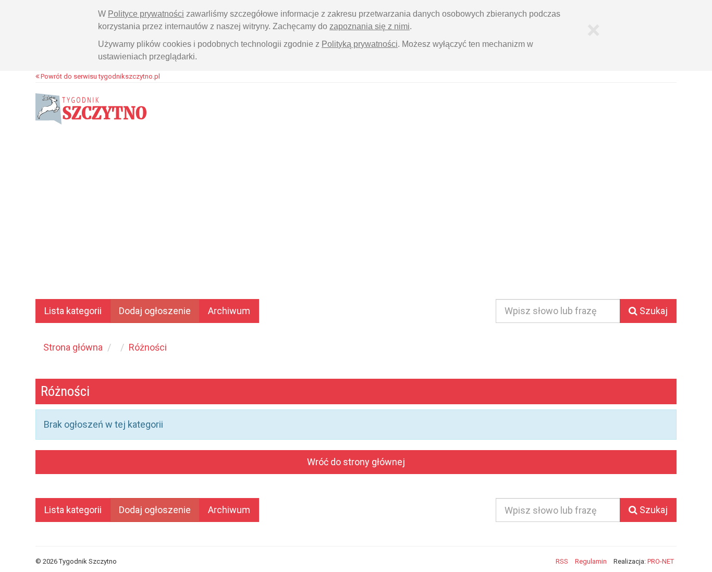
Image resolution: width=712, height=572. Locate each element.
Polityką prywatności (360, 44)
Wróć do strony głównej (356, 461)
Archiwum (229, 310)
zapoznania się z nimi (369, 26)
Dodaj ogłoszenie (155, 310)
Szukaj (652, 310)
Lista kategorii (73, 310)
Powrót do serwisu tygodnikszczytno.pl (99, 76)
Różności (148, 347)
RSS (562, 561)
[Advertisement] (356, 221)
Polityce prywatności (146, 13)
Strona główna (73, 347)
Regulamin (591, 561)
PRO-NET (660, 561)
